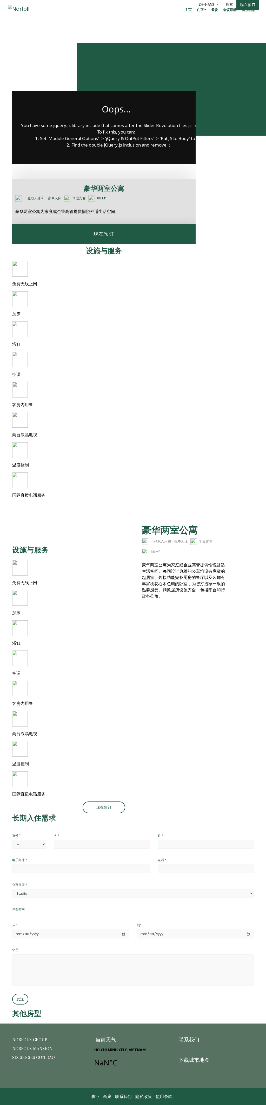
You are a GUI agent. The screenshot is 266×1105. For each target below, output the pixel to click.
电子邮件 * (19, 860)
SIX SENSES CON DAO (33, 1057)
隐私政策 (143, 1097)
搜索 (229, 4)
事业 (95, 1097)
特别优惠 (248, 10)
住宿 (200, 10)
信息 (15, 950)
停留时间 (18, 909)
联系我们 (123, 1097)
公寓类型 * (19, 884)
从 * (15, 925)
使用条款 (164, 1097)
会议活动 (230, 10)
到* (139, 925)
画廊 (107, 1097)
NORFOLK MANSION (32, 1048)
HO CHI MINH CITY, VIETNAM (132, 1060)
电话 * (162, 860)
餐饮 (214, 10)
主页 (188, 10)
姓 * (160, 835)
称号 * (16, 835)
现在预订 (248, 4)
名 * (56, 835)
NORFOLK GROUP (29, 1039)
